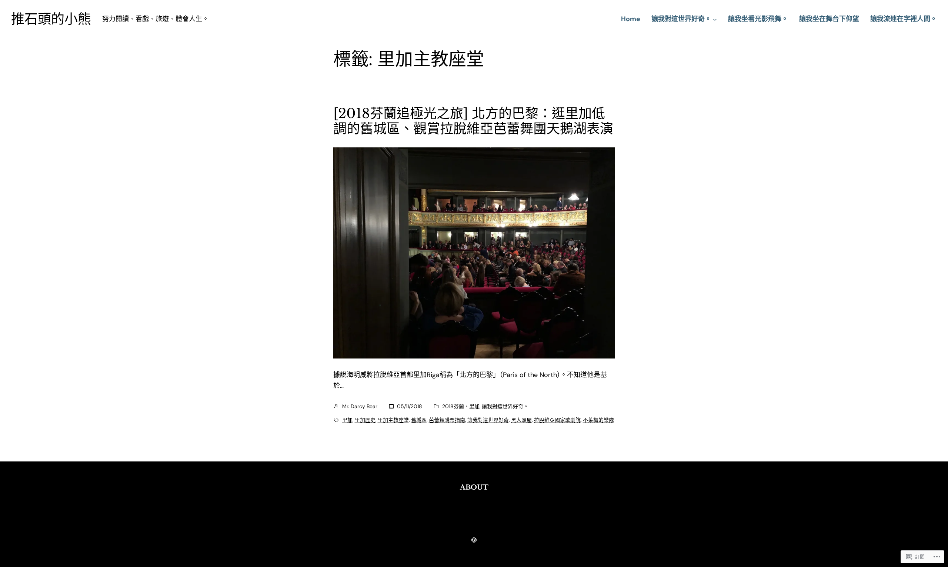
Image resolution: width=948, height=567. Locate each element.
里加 (347, 420)
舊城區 (419, 420)
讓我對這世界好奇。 (505, 406)
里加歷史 (365, 420)
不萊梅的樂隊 (598, 420)
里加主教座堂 (393, 420)
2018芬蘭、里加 (461, 406)
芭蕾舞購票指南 (447, 420)
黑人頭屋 (521, 420)
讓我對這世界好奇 (488, 420)
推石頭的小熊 (51, 19)
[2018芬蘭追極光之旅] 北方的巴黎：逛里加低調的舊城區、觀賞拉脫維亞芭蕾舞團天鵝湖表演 (473, 121)
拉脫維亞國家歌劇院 (557, 420)
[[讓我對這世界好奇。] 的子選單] (715, 19)
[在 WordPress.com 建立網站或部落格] (474, 540)
